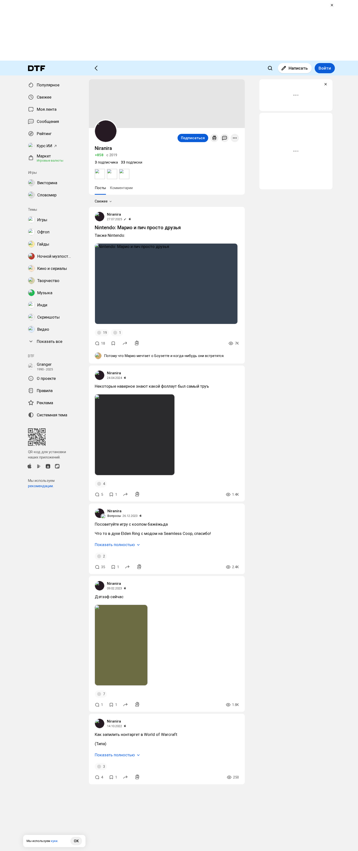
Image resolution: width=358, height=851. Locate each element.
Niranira (114, 214)
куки (54, 841)
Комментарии (121, 188)
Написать (298, 68)
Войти (325, 68)
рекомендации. (41, 486)
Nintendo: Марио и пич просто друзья (138, 227)
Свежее (101, 201)
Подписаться (193, 138)
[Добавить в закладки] (113, 343)
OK (76, 841)
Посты (100, 188)
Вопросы (114, 516)
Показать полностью (115, 544)
